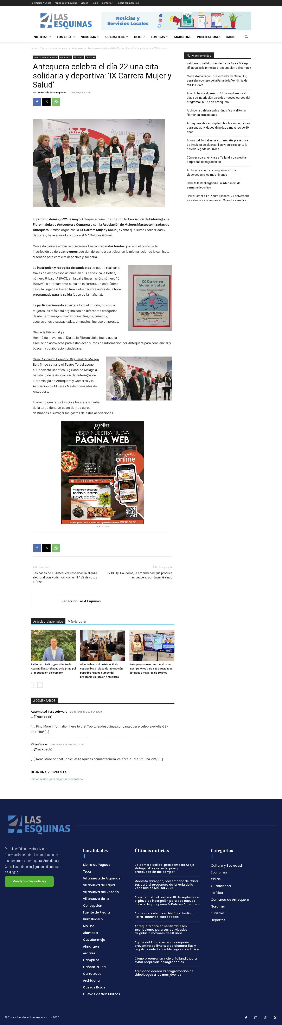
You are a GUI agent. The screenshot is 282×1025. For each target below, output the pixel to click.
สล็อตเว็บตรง (39, 744)
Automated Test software (49, 711)
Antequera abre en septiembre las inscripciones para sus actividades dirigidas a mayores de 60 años (150, 668)
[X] (46, 102)
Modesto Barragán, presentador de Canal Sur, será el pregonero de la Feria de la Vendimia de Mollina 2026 (217, 81)
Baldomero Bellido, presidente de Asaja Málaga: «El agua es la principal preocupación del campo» (53, 668)
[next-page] (40, 685)
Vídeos (84, 2)
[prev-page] (33, 685)
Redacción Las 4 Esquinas (52, 92)
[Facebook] (37, 102)
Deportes (90, 57)
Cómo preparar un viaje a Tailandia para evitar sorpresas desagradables (217, 160)
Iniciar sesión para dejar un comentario (57, 779)
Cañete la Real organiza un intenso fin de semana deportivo (214, 185)
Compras (158, 37)
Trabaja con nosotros (127, 2)
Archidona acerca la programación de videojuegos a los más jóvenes (211, 172)
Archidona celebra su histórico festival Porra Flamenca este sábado (216, 112)
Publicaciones (208, 37)
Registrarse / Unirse (41, 2)
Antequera (77, 48)
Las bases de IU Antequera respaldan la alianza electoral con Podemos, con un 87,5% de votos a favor (65, 577)
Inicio (34, 48)
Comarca (64, 37)
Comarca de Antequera (54, 48)
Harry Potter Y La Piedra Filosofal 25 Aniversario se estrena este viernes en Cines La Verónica (218, 198)
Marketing (182, 37)
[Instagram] (256, 1018)
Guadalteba (115, 37)
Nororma (88, 37)
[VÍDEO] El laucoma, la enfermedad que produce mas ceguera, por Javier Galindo (140, 575)
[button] (246, 37)
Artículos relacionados (48, 621)
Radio (95, 2)
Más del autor (77, 621)
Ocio (137, 37)
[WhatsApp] (56, 102)
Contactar (107, 2)
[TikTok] (265, 1018)
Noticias (40, 37)
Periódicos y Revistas (66, 2)
